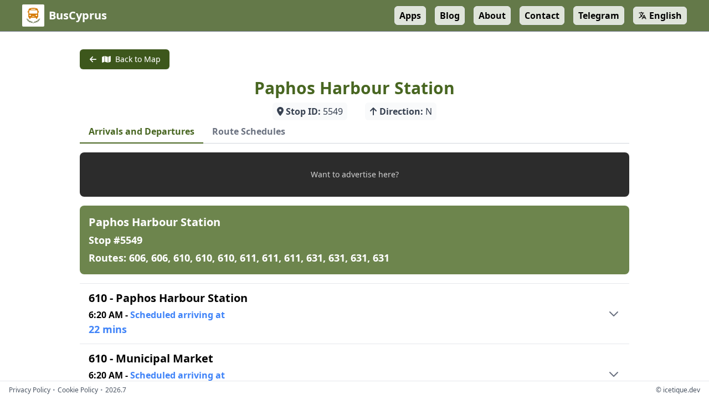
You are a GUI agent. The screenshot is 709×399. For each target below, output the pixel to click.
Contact (542, 15)
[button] (354, 174)
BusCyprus (78, 15)
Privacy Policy (29, 390)
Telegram (598, 15)
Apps (410, 15)
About (492, 15)
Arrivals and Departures (141, 131)
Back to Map (138, 59)
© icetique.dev (678, 390)
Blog (450, 15)
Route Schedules (248, 131)
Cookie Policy (78, 390)
